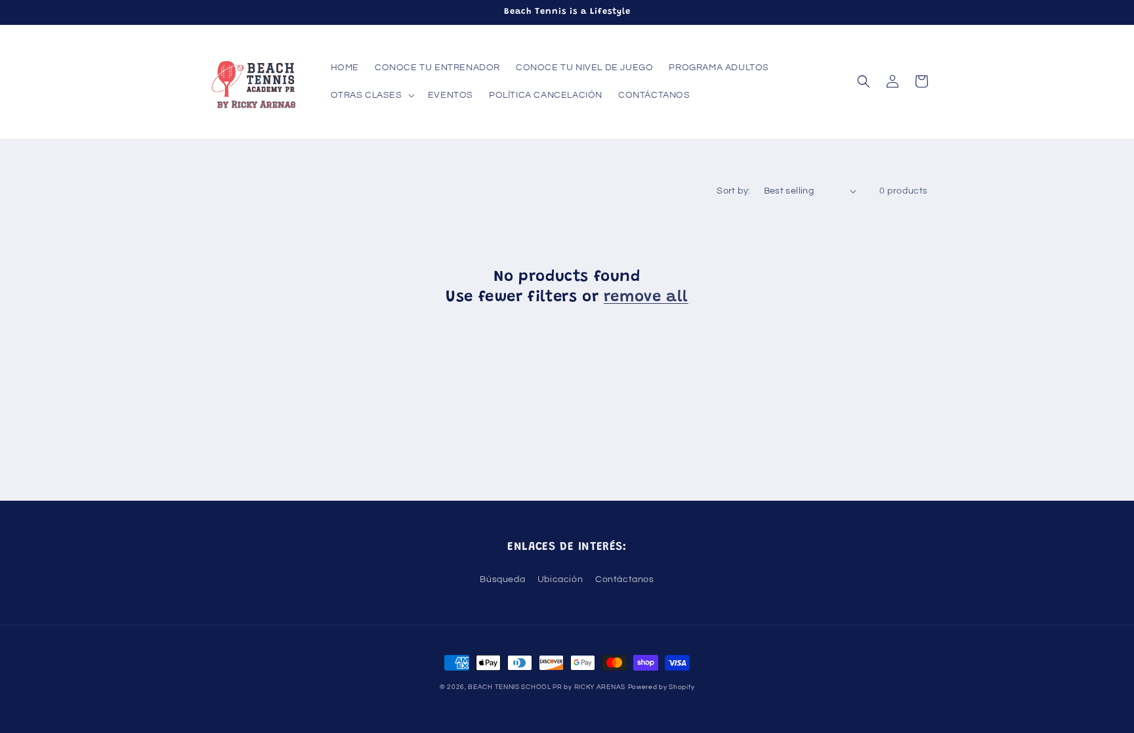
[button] (371, 95)
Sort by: (733, 191)
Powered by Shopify (661, 687)
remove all (646, 297)
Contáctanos (624, 579)
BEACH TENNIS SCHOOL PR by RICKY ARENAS (546, 687)
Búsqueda (502, 579)
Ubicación (560, 579)
